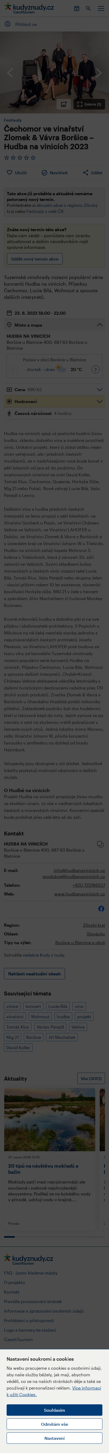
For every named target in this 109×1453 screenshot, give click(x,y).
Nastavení (54, 1438)
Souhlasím (54, 1410)
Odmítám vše (54, 1424)
